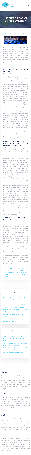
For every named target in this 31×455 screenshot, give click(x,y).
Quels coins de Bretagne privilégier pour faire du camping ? (9, 272)
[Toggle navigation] (28, 5)
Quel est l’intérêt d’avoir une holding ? (14, 304)
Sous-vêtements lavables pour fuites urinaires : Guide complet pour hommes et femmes (15, 309)
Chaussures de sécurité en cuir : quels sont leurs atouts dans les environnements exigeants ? (15, 300)
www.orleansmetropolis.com (14, 132)
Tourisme (7, 33)
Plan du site (15, 454)
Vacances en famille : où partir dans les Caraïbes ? (21, 271)
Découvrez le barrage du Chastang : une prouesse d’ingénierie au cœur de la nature (15, 338)
